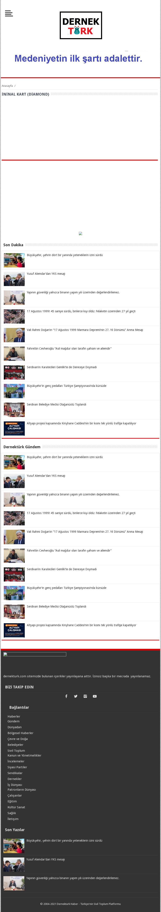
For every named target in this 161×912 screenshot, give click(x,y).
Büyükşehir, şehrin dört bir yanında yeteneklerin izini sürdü (65, 255)
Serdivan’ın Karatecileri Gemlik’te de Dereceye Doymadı (62, 367)
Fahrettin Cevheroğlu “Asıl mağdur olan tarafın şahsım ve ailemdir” (69, 348)
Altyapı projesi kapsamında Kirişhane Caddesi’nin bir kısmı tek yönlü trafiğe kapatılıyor (81, 423)
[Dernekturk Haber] (80, 48)
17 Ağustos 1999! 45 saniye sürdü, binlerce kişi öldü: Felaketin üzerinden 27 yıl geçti (81, 311)
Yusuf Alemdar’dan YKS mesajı (46, 273)
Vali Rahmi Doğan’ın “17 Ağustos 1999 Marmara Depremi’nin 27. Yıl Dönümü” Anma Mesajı (85, 330)
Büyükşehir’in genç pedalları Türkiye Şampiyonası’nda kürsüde (66, 385)
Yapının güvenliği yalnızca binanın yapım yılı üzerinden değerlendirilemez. (73, 292)
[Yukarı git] (152, 904)
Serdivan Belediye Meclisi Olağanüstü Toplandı (56, 404)
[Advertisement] (80, 128)
